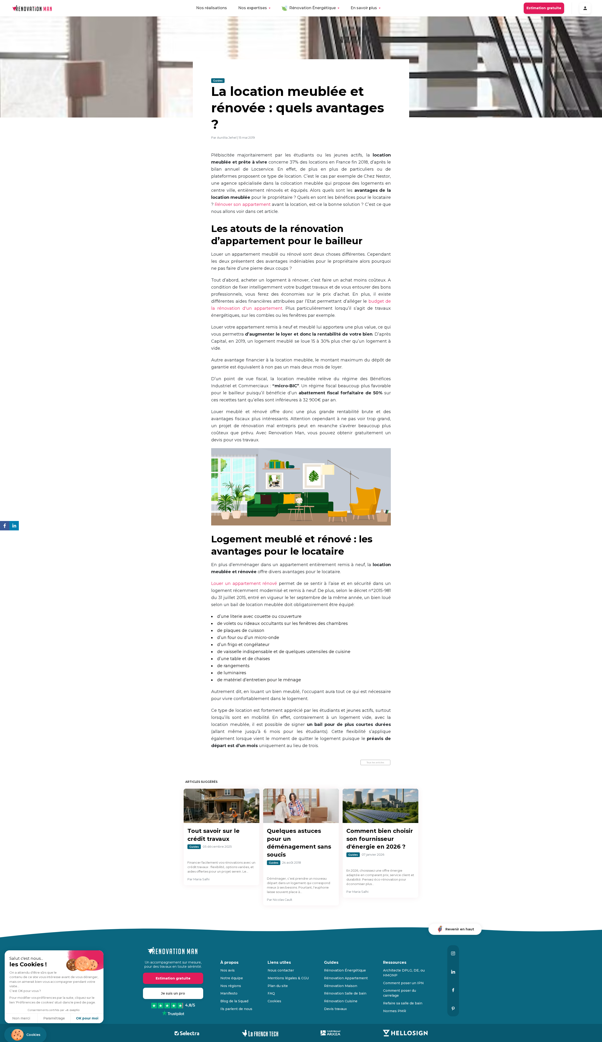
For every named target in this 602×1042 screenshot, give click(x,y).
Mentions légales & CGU (288, 978)
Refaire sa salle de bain (402, 1003)
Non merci (21, 1018)
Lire (222, 811)
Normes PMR (394, 1011)
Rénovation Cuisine (340, 1001)
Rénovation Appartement (346, 978)
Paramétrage (54, 1018)
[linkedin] (14, 526)
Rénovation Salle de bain (345, 993)
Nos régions (230, 986)
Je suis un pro (173, 993)
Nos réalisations (211, 8)
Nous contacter (281, 970)
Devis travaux (335, 1009)
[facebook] (4, 526)
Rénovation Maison (340, 986)
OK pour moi (87, 1018)
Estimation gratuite (544, 8)
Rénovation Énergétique (312, 8)
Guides (218, 80)
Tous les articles (375, 762)
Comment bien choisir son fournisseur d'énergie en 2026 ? (379, 838)
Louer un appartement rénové (244, 583)
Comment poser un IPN (403, 983)
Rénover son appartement (242, 204)
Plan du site (278, 986)
